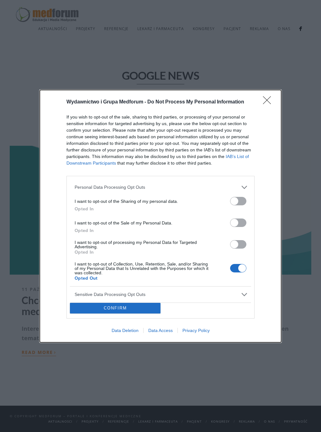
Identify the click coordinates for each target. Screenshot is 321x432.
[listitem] (160, 187)
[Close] (269, 102)
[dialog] (160, 216)
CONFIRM (115, 308)
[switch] (238, 201)
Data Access (160, 330)
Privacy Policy (196, 330)
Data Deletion (125, 330)
